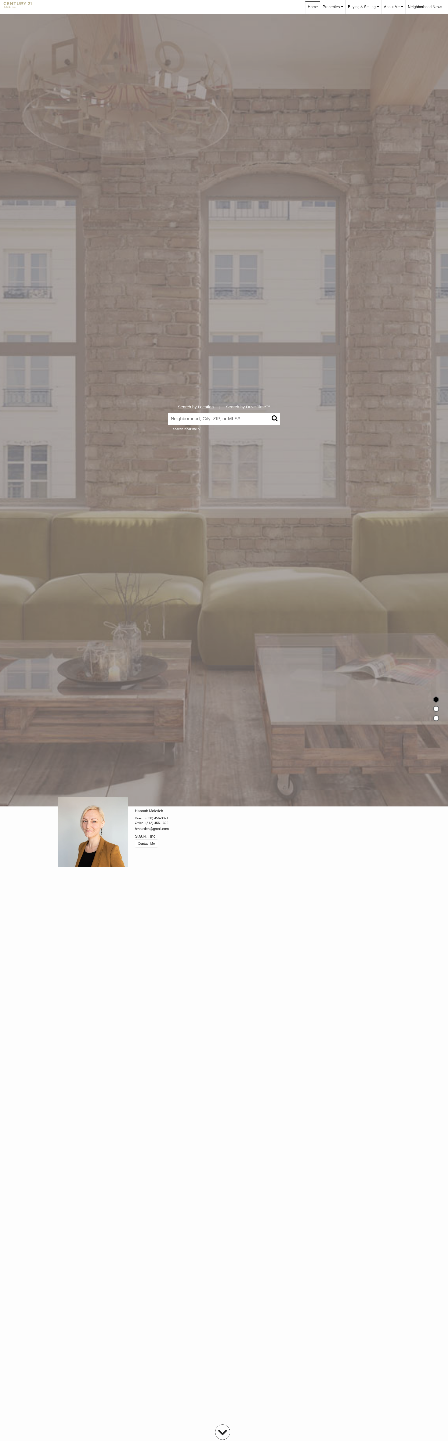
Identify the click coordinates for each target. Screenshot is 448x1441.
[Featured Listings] (436, 709)
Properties (334, 9)
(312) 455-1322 (156, 823)
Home (313, 7)
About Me (394, 9)
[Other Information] (436, 718)
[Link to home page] (20, 7)
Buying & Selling (364, 9)
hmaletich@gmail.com (152, 829)
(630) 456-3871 (156, 818)
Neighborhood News (425, 7)
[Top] (436, 700)
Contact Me (146, 843)
